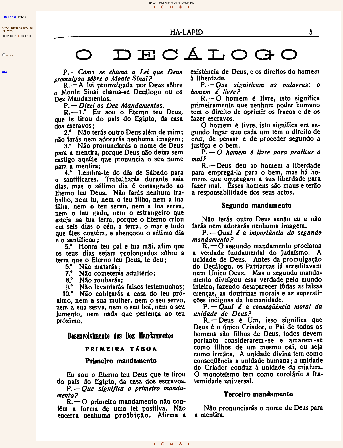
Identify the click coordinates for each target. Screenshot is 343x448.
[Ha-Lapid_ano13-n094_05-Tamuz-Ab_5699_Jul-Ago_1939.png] (188, 439)
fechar (4, 72)
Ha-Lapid (9, 17)
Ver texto (9, 55)
